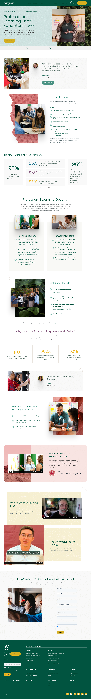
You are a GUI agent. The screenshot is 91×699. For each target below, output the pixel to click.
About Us (73, 669)
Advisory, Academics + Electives (56, 653)
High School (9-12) (30, 660)
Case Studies (29, 683)
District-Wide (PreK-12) (32, 653)
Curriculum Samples (53, 673)
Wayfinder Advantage (31, 675)
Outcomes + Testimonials (62, 48)
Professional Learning (45, 48)
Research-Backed (30, 678)
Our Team (72, 675)
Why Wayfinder (31, 669)
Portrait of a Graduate (53, 660)
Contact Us (72, 680)
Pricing (79, 48)
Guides (49, 675)
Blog (49, 683)
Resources (51, 669)
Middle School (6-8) (30, 658)
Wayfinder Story (74, 673)
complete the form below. (60, 323)
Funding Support (52, 680)
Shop (49, 685)
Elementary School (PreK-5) (33, 655)
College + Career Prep (53, 658)
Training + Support (28, 48)
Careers (72, 678)
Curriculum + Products (33, 646)
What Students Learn (31, 673)
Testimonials (29, 680)
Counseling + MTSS (52, 655)
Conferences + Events (53, 678)
